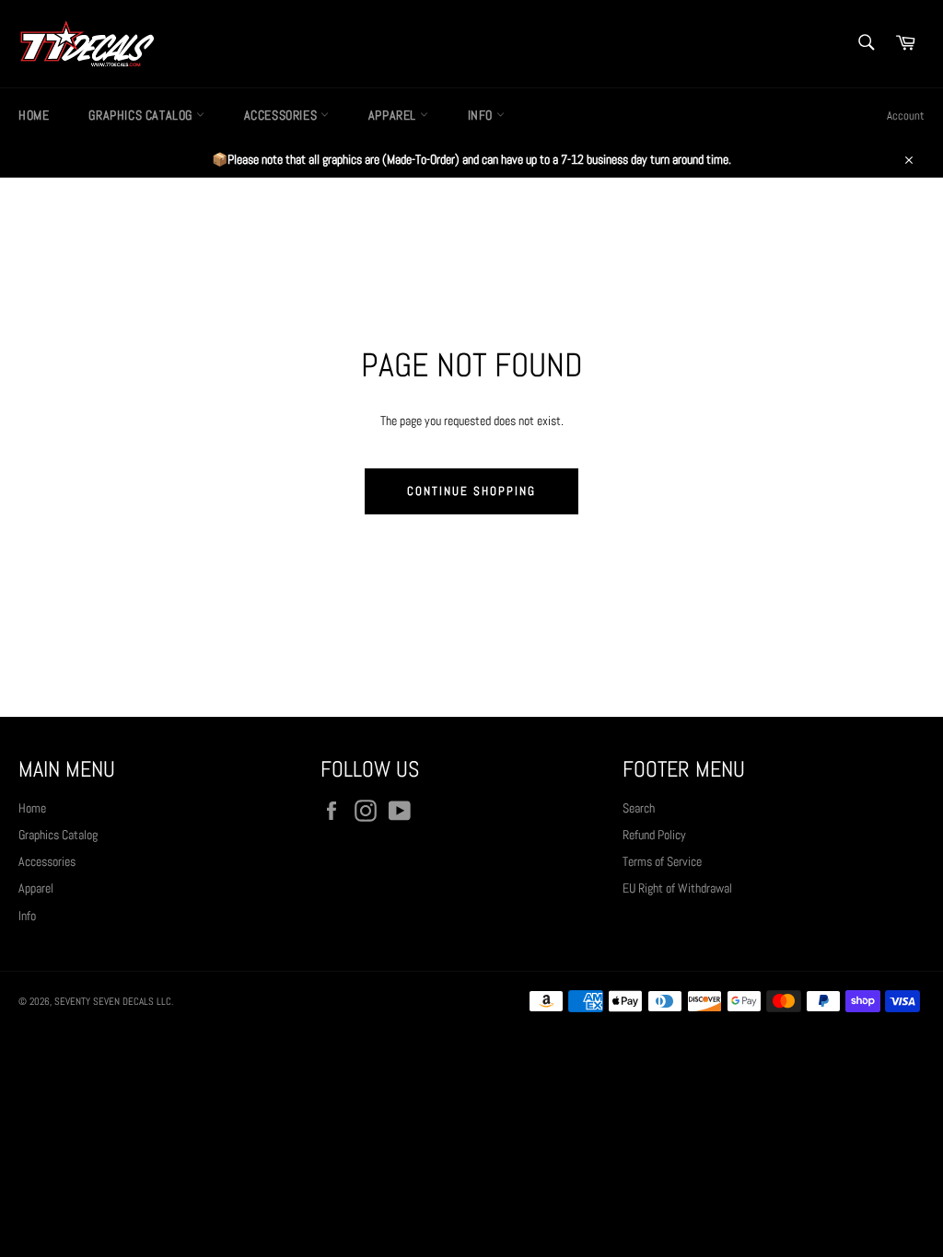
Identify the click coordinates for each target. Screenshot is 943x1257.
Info (482, 115)
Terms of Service (662, 861)
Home (33, 115)
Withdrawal (471, 1052)
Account (906, 115)
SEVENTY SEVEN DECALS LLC (112, 1001)
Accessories (282, 115)
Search (639, 808)
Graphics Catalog (141, 115)
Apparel (394, 115)
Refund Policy (654, 834)
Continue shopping (471, 491)
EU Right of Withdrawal (677, 888)
